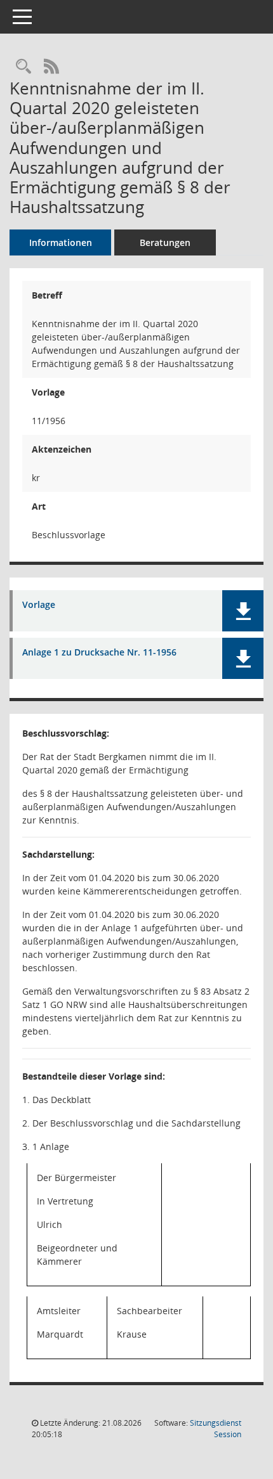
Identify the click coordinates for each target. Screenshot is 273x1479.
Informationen (60, 242)
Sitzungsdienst (215, 1429)
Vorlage (38, 605)
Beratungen (165, 242)
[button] (242, 610)
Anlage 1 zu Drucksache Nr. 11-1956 (99, 652)
